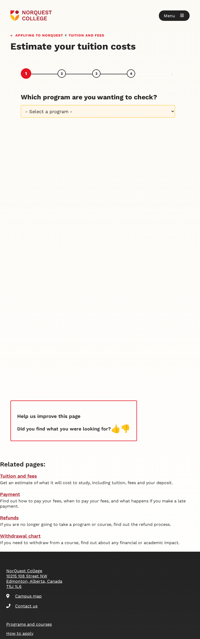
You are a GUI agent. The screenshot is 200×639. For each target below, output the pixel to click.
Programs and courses (29, 624)
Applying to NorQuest (39, 35)
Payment (10, 494)
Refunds (9, 517)
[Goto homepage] (31, 15)
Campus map (28, 596)
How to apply (19, 633)
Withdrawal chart (20, 536)
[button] (174, 15)
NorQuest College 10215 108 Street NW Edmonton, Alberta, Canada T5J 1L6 (34, 578)
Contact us (26, 606)
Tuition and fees (86, 35)
